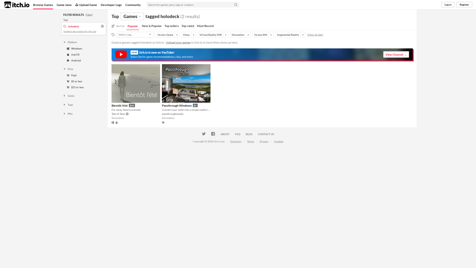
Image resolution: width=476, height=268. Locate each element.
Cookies (278, 141)
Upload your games (178, 42)
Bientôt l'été (120, 105)
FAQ (237, 134)
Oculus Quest (165, 34)
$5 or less (76, 81)
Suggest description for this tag (79, 31)
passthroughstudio (173, 113)
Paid (73, 75)
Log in (448, 4)
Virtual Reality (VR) (211, 34)
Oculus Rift (260, 34)
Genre (71, 95)
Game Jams (64, 5)
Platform (72, 42)
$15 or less (77, 87)
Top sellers (172, 26)
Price (70, 69)
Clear (89, 14)
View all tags (315, 34)
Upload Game (88, 5)
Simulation (238, 34)
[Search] (235, 4)
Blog (249, 134)
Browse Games (43, 5)
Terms (250, 141)
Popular (133, 26)
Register (464, 4)
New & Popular (152, 26)
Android (76, 60)
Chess (186, 34)
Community (133, 5)
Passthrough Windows (177, 105)
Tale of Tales (118, 113)
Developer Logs (111, 5)
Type (70, 104)
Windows (76, 48)
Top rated (187, 26)
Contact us (266, 134)
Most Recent (205, 26)
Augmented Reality (288, 34)
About (225, 134)
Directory (236, 141)
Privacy (264, 141)
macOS (75, 54)
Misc (70, 113)
